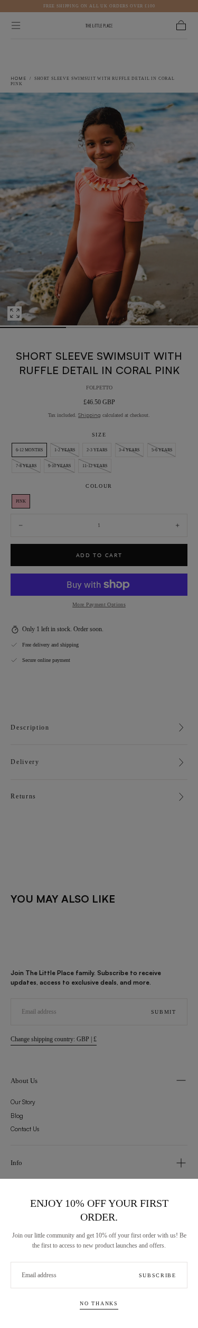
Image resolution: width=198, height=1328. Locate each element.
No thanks (99, 1303)
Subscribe (157, 1275)
